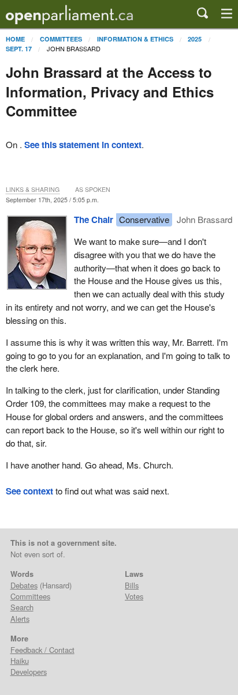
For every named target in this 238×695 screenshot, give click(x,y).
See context (29, 491)
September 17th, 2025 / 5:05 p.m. (52, 199)
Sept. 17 (19, 48)
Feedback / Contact (42, 649)
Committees (61, 39)
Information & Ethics (135, 39)
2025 (195, 39)
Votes (134, 596)
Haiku (19, 660)
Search (22, 607)
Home (15, 39)
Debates (24, 585)
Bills (132, 585)
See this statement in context (83, 144)
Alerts (19, 618)
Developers (28, 671)
